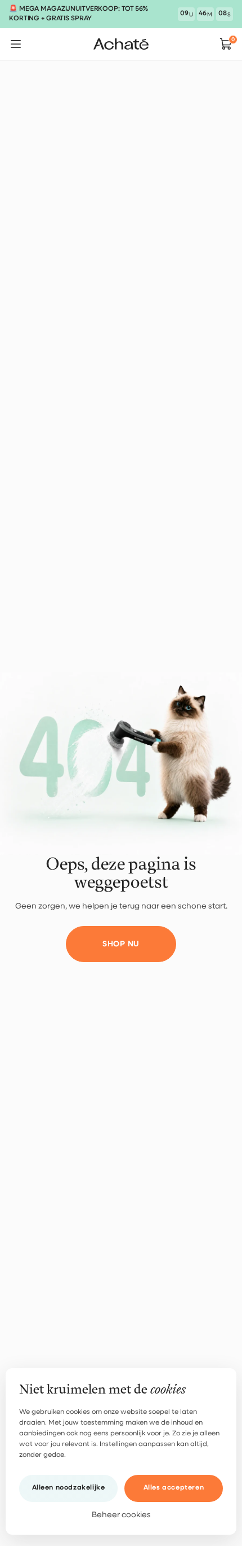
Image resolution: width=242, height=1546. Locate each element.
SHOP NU (121, 944)
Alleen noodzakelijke (68, 1487)
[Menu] (16, 44)
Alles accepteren (174, 1487)
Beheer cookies (121, 1515)
